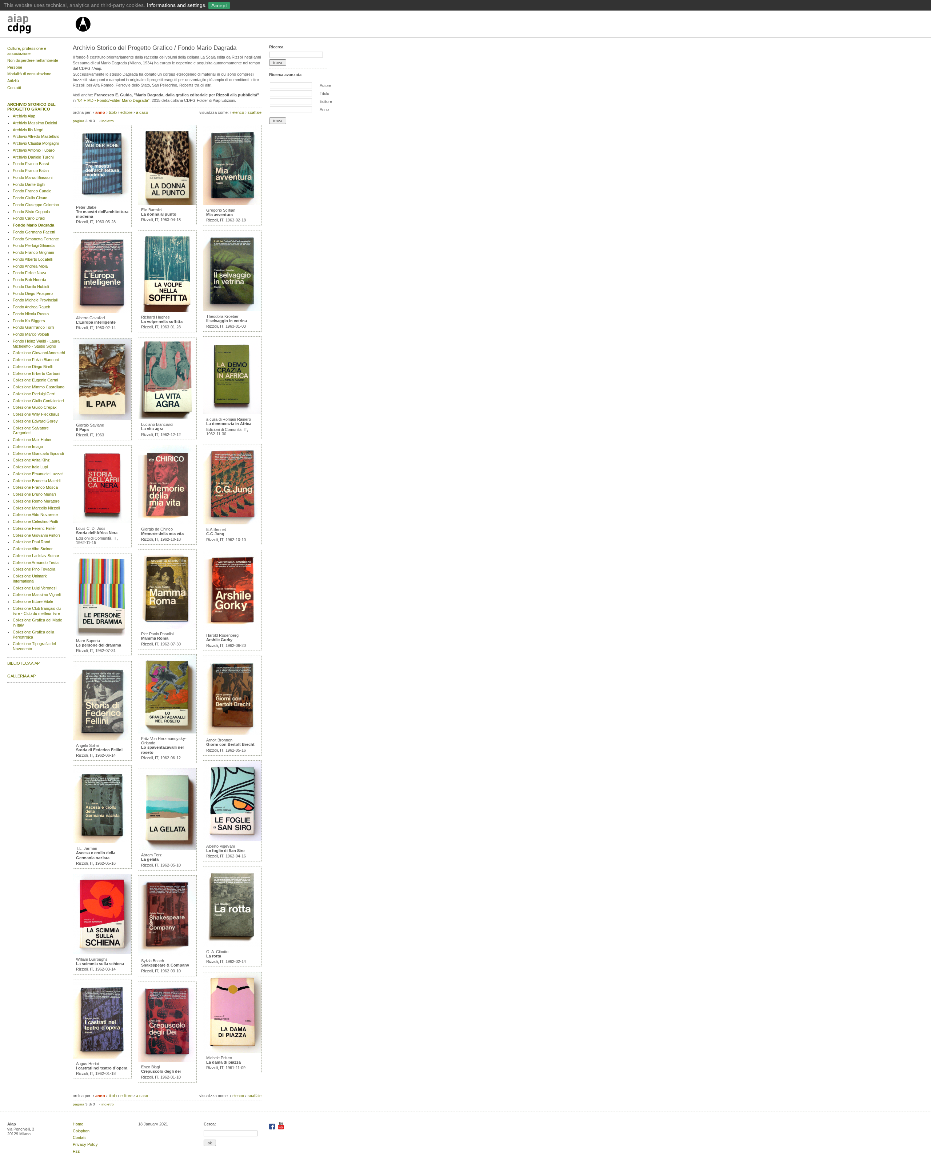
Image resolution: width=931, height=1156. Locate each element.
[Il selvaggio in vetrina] (232, 310)
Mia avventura (219, 214)
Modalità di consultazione (29, 74)
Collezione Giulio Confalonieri (38, 401)
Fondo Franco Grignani (33, 252)
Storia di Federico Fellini (99, 750)
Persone (14, 67)
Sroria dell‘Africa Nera (96, 533)
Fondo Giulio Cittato (30, 198)
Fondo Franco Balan (31, 170)
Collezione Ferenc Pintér (34, 528)
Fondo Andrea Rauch (31, 307)
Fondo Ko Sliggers (29, 321)
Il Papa (82, 429)
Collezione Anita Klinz (31, 460)
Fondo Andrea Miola (30, 266)
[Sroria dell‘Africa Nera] (102, 522)
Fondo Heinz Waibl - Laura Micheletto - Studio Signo (36, 343)
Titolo (324, 93)
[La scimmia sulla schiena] (102, 953)
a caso (142, 112)
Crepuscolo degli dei (161, 1071)
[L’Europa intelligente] (102, 311)
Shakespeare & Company (165, 965)
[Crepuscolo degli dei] (167, 1060)
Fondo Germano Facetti (34, 232)
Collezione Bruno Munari (34, 494)
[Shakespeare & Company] (167, 954)
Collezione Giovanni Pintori (36, 535)
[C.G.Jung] (232, 523)
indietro (107, 121)
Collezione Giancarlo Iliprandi (38, 453)
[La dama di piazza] (232, 1051)
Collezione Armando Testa (36, 562)
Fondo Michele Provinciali (35, 300)
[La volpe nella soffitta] (167, 310)
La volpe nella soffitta (162, 321)
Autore (325, 85)
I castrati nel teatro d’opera (101, 1068)
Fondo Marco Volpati (31, 334)
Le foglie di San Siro (225, 850)
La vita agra (152, 429)
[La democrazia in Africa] (232, 413)
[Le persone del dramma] (102, 634)
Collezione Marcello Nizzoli (36, 508)
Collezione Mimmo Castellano (38, 387)
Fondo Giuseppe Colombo (36, 205)
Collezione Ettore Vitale (33, 601)
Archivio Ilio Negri (28, 130)
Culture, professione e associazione (26, 51)
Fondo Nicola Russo (31, 314)
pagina (78, 121)
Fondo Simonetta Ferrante (36, 239)
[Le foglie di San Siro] (232, 839)
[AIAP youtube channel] (281, 1128)
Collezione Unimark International (30, 578)
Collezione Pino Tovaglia (34, 569)
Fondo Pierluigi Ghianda (34, 245)
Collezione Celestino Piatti (35, 521)
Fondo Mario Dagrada (33, 225)
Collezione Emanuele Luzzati (38, 474)
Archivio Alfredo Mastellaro (36, 136)
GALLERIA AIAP (21, 676)
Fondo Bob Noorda (29, 279)
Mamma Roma (154, 638)
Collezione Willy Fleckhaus (36, 414)
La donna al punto (158, 214)
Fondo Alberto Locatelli (32, 259)
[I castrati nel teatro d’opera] (102, 1057)
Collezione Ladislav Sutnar (36, 555)
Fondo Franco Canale (32, 191)
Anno (324, 109)
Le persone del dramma (98, 645)
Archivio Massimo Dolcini (35, 123)
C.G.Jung (215, 534)
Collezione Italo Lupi (30, 467)
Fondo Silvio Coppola (31, 211)
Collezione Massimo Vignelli (37, 594)
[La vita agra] (167, 418)
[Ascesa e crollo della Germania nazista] (102, 842)
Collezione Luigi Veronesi (34, 588)
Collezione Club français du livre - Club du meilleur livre (37, 611)
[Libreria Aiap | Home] (41, 25)
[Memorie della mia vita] (167, 522)
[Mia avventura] (232, 203)
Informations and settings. (177, 5)
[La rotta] (232, 945)
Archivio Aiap (24, 116)
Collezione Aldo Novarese (35, 514)
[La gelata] (167, 848)
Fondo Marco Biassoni (32, 177)
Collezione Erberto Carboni (36, 373)
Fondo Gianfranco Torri (33, 327)
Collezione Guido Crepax (35, 407)
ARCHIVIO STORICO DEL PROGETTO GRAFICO (31, 107)
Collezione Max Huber (32, 439)
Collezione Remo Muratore (36, 501)
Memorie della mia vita (162, 533)
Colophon (81, 1131)
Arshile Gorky (219, 639)
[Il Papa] (102, 418)
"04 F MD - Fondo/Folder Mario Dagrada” (113, 100)
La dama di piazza (223, 1062)
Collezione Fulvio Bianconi (36, 359)
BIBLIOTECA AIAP (23, 663)
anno (100, 112)
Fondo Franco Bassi (31, 163)
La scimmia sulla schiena (100, 963)
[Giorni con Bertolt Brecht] (232, 733)
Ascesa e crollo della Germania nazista (95, 855)
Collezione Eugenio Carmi (35, 380)
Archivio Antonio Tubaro (34, 150)
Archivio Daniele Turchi (33, 157)
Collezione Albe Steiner (33, 549)
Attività (13, 81)
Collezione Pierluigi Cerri (34, 394)
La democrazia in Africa (228, 423)
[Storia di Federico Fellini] (102, 739)
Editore (326, 101)
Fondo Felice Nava (29, 273)
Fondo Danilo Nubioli (31, 286)
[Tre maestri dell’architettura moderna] (102, 201)
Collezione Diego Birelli (32, 366)
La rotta (213, 956)
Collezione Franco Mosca (35, 487)
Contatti (14, 87)
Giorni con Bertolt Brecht (230, 744)
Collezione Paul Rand (31, 542)
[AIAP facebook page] (272, 1128)
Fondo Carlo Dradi (29, 218)
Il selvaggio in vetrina (226, 321)
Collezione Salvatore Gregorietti (31, 430)
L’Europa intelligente (96, 322)
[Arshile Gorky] (232, 629)
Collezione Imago (28, 446)
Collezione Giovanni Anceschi (39, 353)
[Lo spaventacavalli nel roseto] (167, 732)
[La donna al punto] (167, 203)
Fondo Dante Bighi (29, 184)
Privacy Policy (85, 1144)
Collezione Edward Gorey (35, 421)
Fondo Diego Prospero (33, 293)
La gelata (150, 859)
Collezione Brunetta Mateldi (36, 481)
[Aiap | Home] (83, 34)
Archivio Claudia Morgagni (36, 143)
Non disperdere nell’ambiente (32, 60)
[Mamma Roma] (167, 627)
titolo (113, 112)
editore (126, 112)
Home (78, 1124)
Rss (76, 1151)
